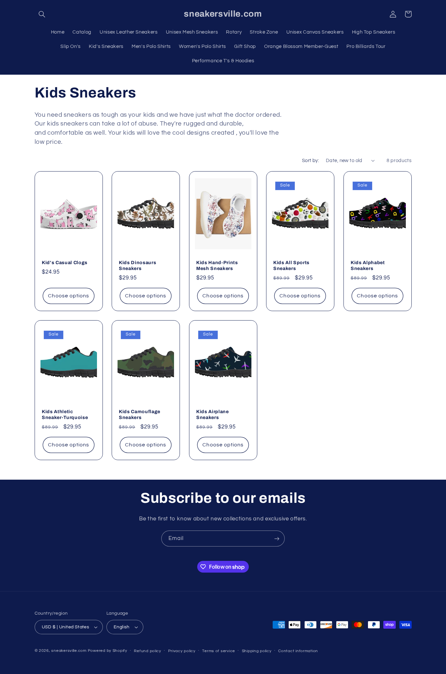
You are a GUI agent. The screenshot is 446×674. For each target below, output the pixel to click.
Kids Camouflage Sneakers (139, 414)
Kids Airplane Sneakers (212, 414)
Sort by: (310, 160)
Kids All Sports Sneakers (291, 265)
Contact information (298, 651)
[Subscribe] (276, 539)
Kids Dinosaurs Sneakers (137, 265)
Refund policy (147, 651)
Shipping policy (257, 651)
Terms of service (218, 651)
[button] (42, 14)
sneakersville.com (69, 650)
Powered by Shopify (107, 650)
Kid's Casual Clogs (65, 262)
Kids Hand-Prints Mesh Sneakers (217, 265)
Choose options (68, 295)
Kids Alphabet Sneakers (368, 265)
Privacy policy (182, 651)
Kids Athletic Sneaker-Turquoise (65, 414)
